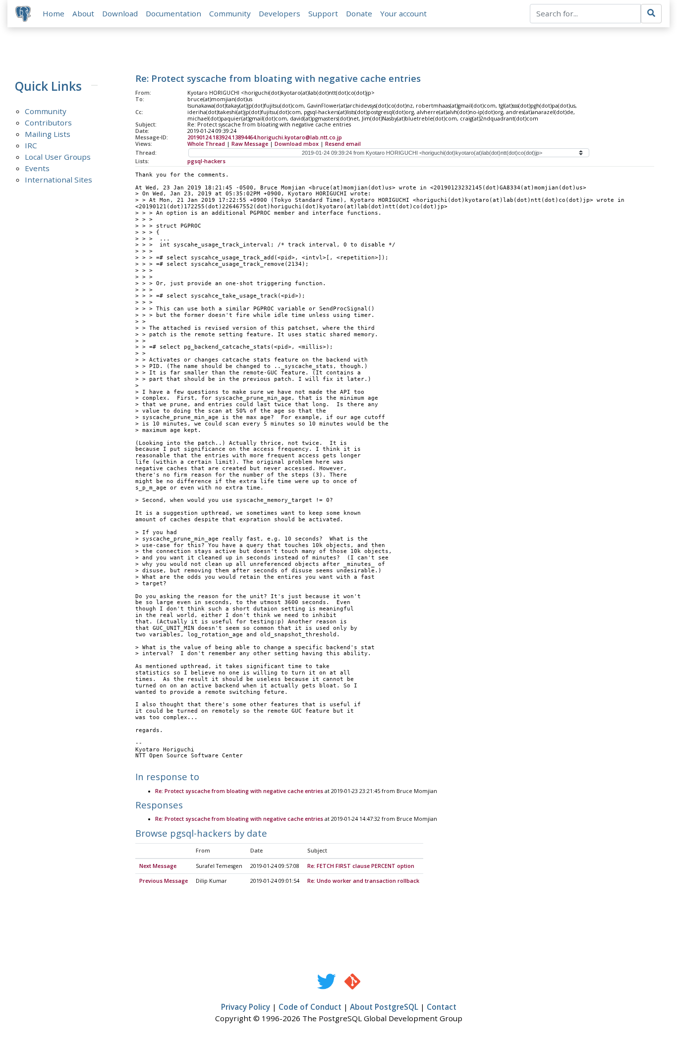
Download (120, 13)
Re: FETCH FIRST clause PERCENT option (360, 865)
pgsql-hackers (206, 161)
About (83, 13)
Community (230, 13)
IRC (31, 145)
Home (53, 13)
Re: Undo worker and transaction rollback (363, 880)
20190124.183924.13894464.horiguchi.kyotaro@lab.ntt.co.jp (264, 137)
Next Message (157, 865)
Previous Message (163, 880)
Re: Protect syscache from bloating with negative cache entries (239, 791)
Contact (441, 1007)
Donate (359, 13)
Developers (279, 13)
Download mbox (297, 143)
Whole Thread (206, 143)
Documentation (173, 13)
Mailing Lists (47, 134)
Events (37, 168)
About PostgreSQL (384, 1007)
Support (323, 13)
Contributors (48, 122)
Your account (403, 13)
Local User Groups (58, 157)
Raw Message (249, 143)
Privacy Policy (245, 1007)
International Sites (58, 179)
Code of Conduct (310, 1007)
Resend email (343, 143)
